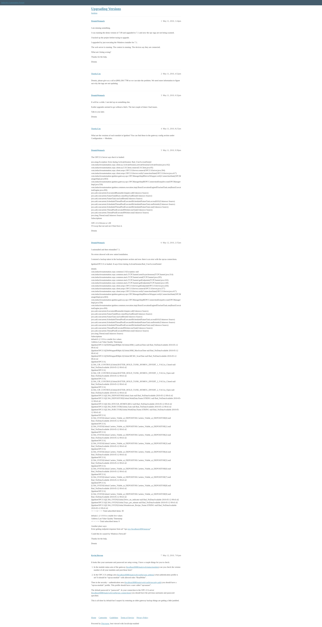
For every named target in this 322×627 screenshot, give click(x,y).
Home (93, 618)
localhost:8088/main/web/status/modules (143, 567)
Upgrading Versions (106, 9)
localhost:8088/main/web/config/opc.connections (111, 593)
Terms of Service (127, 618)
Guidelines (114, 618)
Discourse (105, 623)
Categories (103, 618)
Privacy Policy (142, 618)
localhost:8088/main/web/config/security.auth (143, 582)
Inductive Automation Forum (12, 3)
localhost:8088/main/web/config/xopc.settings (136, 575)
